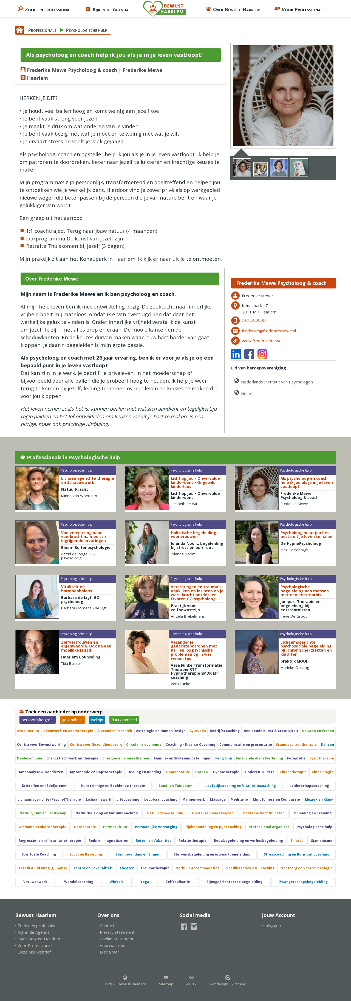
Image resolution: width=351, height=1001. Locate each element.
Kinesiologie (322, 772)
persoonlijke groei (37, 719)
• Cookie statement (115, 938)
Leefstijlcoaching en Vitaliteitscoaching (240, 785)
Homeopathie (178, 772)
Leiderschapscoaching (309, 785)
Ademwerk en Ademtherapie (68, 730)
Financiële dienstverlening (259, 758)
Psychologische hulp (86, 30)
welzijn (97, 719)
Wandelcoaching (78, 881)
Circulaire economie (144, 744)
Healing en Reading (144, 772)
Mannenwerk (193, 799)
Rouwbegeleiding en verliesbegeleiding (248, 840)
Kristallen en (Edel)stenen (44, 785)
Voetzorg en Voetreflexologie (307, 868)
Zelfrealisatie (178, 881)
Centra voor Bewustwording (41, 744)
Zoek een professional (48, 9)
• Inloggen (271, 925)
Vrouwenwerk (35, 881)
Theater (127, 868)
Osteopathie (85, 827)
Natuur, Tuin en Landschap (42, 813)
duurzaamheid (124, 719)
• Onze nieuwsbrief (33, 952)
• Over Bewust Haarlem (37, 938)
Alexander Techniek (114, 730)
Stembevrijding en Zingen (137, 854)
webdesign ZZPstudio (228, 984)
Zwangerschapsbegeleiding (303, 881)
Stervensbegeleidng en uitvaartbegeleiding (212, 854)
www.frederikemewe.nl (263, 340)
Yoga (144, 881)
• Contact (105, 925)
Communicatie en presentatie (245, 744)
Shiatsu (297, 840)
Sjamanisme (321, 840)
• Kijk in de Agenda (32, 932)
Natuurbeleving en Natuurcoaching (106, 813)
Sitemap (166, 984)
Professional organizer (269, 827)
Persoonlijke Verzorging (156, 827)
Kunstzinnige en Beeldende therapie (113, 785)
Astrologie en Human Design (161, 730)
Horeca (201, 772)
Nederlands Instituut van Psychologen (276, 382)
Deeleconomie (29, 758)
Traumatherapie (154, 868)
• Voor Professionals (34, 945)
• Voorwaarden (111, 945)
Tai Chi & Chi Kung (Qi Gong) (42, 868)
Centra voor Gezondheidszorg (96, 744)
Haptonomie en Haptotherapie (95, 772)
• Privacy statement (116, 932)
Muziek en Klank (319, 799)
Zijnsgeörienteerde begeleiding (234, 881)
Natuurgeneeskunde (165, 813)
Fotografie (296, 758)
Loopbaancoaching (160, 799)
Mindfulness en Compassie (276, 799)
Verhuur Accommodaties (197, 868)
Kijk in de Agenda (110, 9)
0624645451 (254, 320)
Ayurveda (197, 730)
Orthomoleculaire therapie (42, 827)
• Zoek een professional (37, 925)
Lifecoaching (128, 799)
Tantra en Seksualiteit (93, 868)
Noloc (246, 393)
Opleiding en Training (313, 813)
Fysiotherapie (322, 758)
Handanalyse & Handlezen (40, 772)
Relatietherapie (192, 840)
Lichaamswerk (98, 799)
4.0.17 (191, 984)
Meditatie (239, 799)
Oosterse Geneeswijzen (213, 813)
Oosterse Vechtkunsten (264, 813)
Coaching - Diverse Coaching (190, 744)
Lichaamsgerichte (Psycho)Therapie (49, 799)
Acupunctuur (28, 730)
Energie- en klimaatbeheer (126, 758)
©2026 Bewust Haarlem (125, 984)
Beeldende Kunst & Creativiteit (271, 730)
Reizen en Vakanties (153, 840)
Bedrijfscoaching (225, 730)
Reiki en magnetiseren (108, 840)
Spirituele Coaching (39, 854)
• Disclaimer (108, 952)
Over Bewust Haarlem (237, 9)
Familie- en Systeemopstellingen (182, 758)
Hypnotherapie (226, 772)
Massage (218, 799)
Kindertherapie (293, 772)
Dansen (327, 744)
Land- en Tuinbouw (175, 785)
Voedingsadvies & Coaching (250, 868)
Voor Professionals (303, 9)
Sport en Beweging (85, 854)
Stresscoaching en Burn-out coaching (296, 854)
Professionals (42, 30)
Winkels (117, 881)
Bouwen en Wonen (318, 730)
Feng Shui (223, 758)
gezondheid (72, 719)
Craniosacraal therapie (296, 744)
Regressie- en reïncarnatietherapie (50, 840)
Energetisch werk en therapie (72, 758)
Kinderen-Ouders (259, 772)
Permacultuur (115, 827)
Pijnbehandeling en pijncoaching (213, 827)
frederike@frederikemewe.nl (269, 330)
